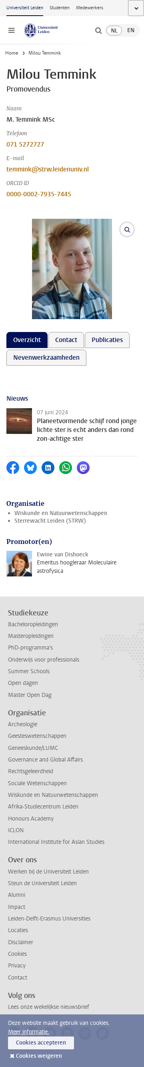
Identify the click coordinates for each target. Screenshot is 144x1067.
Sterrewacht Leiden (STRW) (50, 521)
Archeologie (22, 724)
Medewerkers (89, 8)
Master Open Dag (30, 695)
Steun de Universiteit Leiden (42, 883)
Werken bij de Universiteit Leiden (48, 872)
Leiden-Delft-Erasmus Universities (49, 918)
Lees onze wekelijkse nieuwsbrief (48, 1007)
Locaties (18, 930)
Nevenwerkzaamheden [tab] (46, 357)
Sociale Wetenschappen (37, 783)
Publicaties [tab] (107, 340)
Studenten (60, 8)
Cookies (17, 954)
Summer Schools (29, 671)
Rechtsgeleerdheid (30, 771)
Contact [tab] (66, 340)
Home (11, 53)
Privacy (17, 965)
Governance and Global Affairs (45, 760)
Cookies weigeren (39, 1056)
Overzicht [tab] (27, 340)
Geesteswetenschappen (37, 736)
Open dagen (23, 683)
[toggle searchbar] (98, 30)
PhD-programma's (30, 648)
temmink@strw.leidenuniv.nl (47, 169)
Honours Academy (31, 819)
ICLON (16, 830)
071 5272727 (25, 144)
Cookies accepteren (41, 1043)
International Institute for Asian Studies (56, 842)
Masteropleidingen (31, 636)
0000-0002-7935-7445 (38, 194)
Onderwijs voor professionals (43, 660)
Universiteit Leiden (24, 8)
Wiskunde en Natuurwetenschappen (60, 513)
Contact (17, 977)
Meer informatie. (28, 1032)
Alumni (16, 895)
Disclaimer (20, 942)
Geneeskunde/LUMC (33, 748)
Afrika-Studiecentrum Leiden (43, 806)
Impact (16, 907)
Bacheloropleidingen (33, 624)
